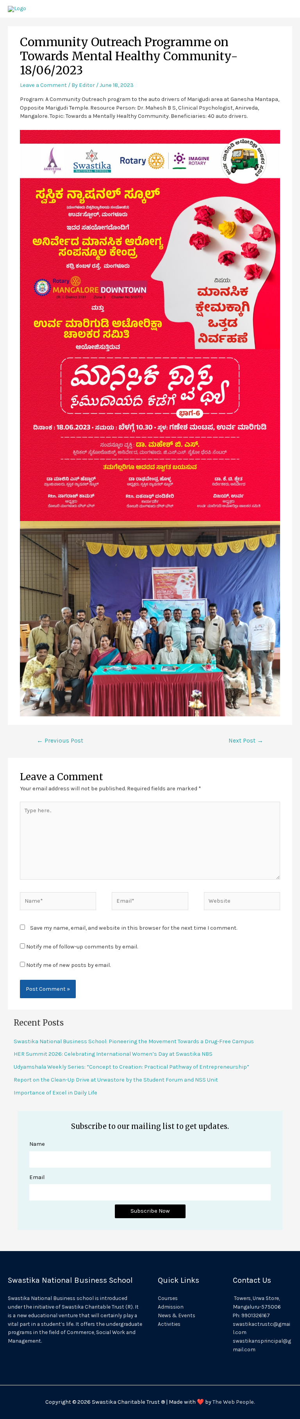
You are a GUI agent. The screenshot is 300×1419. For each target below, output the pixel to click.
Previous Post (60, 740)
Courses (168, 1298)
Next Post (246, 740)
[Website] (242, 902)
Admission (171, 1307)
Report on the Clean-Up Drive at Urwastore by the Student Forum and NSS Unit (116, 1079)
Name (37, 1144)
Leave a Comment (43, 85)
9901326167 (255, 1315)
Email (37, 1177)
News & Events (176, 1315)
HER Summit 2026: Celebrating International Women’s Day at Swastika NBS (113, 1054)
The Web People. (233, 1402)
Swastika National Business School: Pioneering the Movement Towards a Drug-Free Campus (134, 1041)
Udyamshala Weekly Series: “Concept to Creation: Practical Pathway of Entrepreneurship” (131, 1067)
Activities (169, 1324)
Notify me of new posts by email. (68, 965)
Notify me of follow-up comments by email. (82, 946)
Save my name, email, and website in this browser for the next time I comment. (133, 928)
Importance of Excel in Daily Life (55, 1092)
